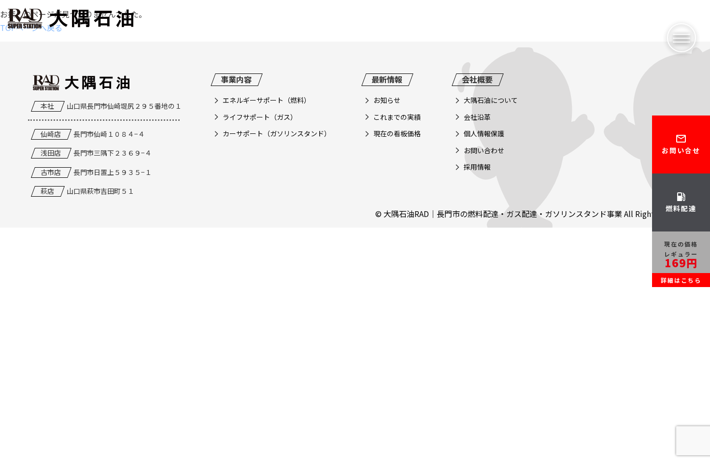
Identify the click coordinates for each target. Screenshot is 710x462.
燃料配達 (681, 202)
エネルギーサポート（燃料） (267, 100)
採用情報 (477, 167)
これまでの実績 (397, 117)
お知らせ (386, 100)
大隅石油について (491, 100)
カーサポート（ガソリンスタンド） (277, 133)
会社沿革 (477, 117)
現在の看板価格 (397, 133)
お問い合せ (681, 144)
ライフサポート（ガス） (260, 117)
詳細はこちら (681, 280)
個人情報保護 (484, 133)
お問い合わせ (484, 150)
